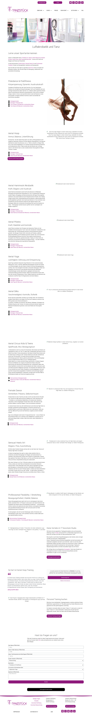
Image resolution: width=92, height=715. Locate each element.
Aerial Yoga (21, 59)
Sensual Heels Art (30, 63)
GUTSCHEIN (74, 10)
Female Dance (21, 63)
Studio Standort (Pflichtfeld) (15, 658)
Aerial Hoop (15, 59)
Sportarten (10, 663)
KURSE (48, 10)
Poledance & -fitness (27, 57)
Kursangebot (67, 549)
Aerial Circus (31, 67)
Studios (57, 532)
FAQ (82, 10)
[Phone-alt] (79, 2)
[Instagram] (73, 2)
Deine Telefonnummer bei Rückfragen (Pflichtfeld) (20, 654)
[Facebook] (70, 2)
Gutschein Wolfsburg (36, 703)
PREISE (56, 10)
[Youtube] (76, 2)
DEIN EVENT (64, 10)
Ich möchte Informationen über (15, 667)
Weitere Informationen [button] (65, 580)
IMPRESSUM (16, 711)
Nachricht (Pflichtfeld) (13, 672)
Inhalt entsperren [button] (65, 577)
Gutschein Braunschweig (36, 705)
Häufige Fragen (36, 698)
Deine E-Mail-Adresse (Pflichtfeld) (16, 649)
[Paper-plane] (82, 2)
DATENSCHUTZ (34, 711)
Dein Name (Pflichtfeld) (13, 645)
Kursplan (36, 700)
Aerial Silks (28, 59)
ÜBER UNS (39, 10)
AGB (52, 711)
